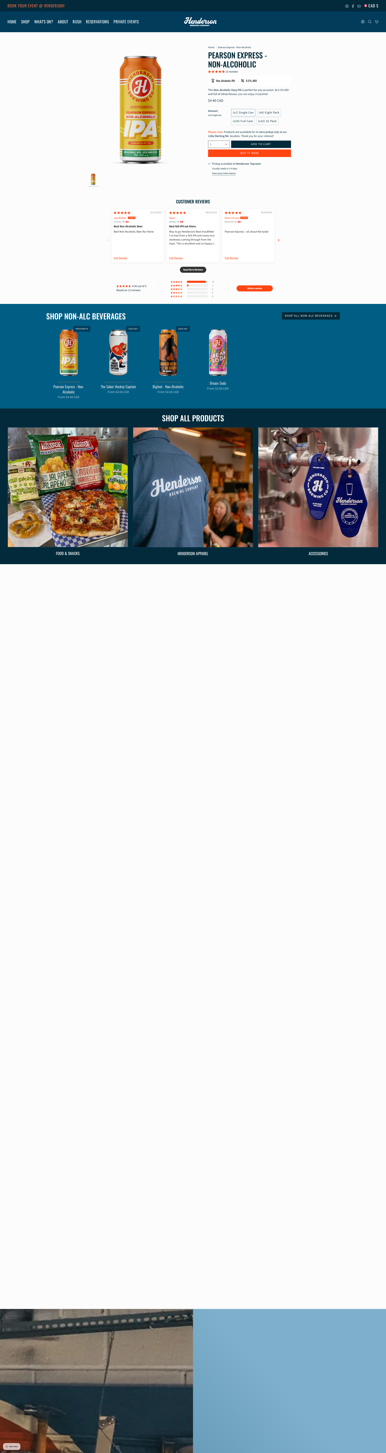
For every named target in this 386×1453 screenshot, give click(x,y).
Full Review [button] (120, 258)
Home (211, 47)
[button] (12, 22)
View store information (224, 173)
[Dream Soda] (217, 352)
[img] (122, 213)
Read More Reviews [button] (193, 269)
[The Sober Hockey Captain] (118, 352)
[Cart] (376, 21)
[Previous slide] (107, 240)
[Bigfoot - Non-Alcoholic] (168, 352)
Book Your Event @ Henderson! (36, 6)
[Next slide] (278, 240)
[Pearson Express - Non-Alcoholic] (68, 352)
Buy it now (249, 153)
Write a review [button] (254, 288)
